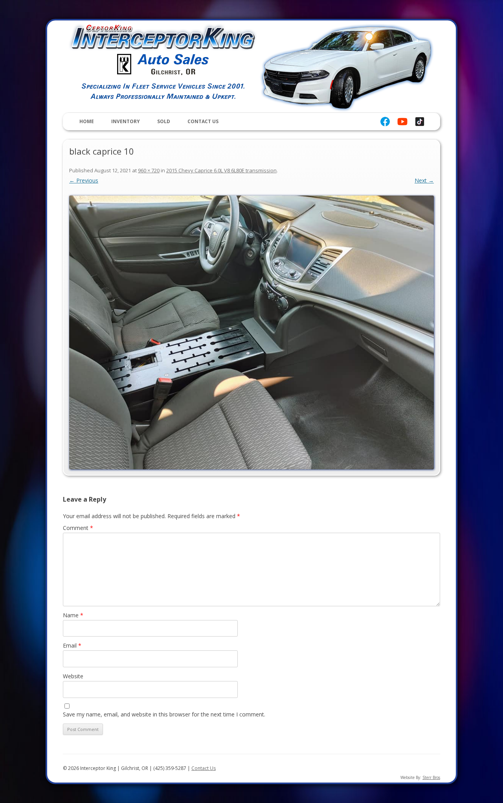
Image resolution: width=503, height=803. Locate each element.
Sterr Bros (431, 777)
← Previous (83, 180)
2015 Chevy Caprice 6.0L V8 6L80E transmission (221, 170)
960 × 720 (149, 170)
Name (73, 615)
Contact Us (202, 121)
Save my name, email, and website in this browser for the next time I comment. (164, 714)
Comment (78, 528)
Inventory (125, 121)
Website (73, 676)
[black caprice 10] (251, 332)
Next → (424, 180)
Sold (163, 121)
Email (72, 645)
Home (86, 121)
